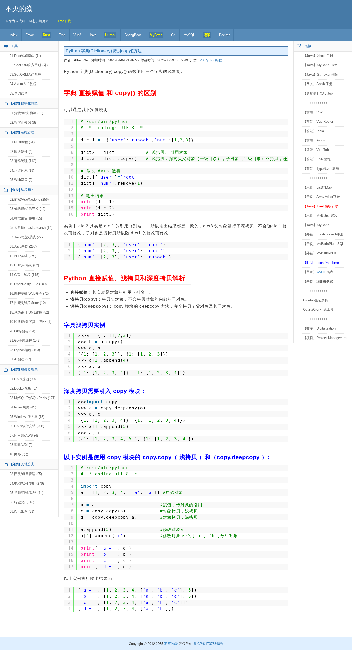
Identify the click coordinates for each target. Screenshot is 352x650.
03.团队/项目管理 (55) (26, 474)
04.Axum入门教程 (23, 84)
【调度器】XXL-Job (318, 93)
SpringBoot (132, 35)
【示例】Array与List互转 (321, 197)
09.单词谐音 (19, 93)
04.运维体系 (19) (22, 170)
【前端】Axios (314, 140)
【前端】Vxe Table (317, 150)
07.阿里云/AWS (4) (24, 435)
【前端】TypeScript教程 (321, 169)
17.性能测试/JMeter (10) (28, 303)
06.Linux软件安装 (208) (27, 426)
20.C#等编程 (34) (22, 331)
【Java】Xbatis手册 (318, 56)
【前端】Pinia (313, 131)
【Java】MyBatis (316, 225)
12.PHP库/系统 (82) (24, 265)
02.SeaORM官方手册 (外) (29, 65)
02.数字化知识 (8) (23, 122)
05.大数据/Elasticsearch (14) (31, 228)
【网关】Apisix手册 (317, 84)
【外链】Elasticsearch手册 (323, 234)
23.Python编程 (211, 60)
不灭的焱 (19, 9)
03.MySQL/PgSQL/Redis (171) (32, 398)
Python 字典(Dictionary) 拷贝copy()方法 (104, 51)
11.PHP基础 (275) (23, 256)
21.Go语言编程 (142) (25, 340)
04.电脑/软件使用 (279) (27, 483)
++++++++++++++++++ (321, 103)
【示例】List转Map (317, 187)
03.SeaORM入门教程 (25, 75)
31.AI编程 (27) (20, 359)
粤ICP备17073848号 (208, 644)
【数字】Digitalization (319, 328)
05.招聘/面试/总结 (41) (26, 493)
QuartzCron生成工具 (318, 309)
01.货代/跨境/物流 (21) (26, 113)
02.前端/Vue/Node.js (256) (29, 199)
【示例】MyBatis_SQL (320, 215)
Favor (30, 35)
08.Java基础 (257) (23, 246)
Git (173, 35)
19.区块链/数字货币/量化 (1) (30, 322)
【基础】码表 (318, 272)
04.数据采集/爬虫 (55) (26, 218)
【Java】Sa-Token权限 (320, 75)
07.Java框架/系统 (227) (27, 237)
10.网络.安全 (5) (21, 454)
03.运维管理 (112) (23, 161)
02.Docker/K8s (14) (24, 388)
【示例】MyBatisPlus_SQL (323, 244)
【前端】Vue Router (318, 121)
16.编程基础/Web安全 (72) (29, 294)
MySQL (189, 35)
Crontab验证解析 (315, 300)
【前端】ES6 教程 (317, 159)
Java (92, 35)
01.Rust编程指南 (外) (25, 56)
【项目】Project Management (325, 338)
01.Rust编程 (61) (22, 142)
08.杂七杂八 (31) (22, 511)
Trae (62, 35)
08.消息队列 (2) (21, 445)
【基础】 (318, 281)
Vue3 (77, 35)
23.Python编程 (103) (25, 350)
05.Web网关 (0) (21, 180)
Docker (224, 35)
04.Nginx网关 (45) (23, 407)
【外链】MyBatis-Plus (320, 253)
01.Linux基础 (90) (23, 379)
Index (13, 35)
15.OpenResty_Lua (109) (28, 284)
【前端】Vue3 (313, 112)
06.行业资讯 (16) (22, 502)
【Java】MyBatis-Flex (320, 65)
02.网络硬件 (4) (21, 152)
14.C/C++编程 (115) (24, 275)
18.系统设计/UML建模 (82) (29, 312)
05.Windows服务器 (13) (27, 417)
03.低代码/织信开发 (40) (27, 209)
